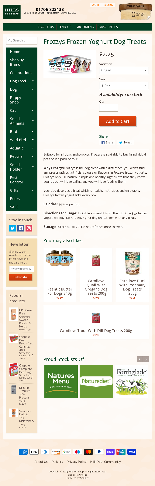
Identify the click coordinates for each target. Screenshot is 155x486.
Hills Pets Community (105, 462)
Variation (105, 64)
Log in (95, 5)
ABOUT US (45, 27)
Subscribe (20, 277)
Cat (13, 110)
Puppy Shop (15, 99)
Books (15, 198)
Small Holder (16, 167)
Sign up (108, 5)
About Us (41, 462)
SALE (14, 207)
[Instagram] (29, 228)
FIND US (64, 27)
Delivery (57, 462)
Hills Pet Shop (76, 472)
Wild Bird (18, 140)
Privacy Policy (77, 462)
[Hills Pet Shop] (44, 12)
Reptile (16, 156)
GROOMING (85, 27)
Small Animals (17, 121)
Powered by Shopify (77, 478)
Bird (13, 131)
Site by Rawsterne (77, 475)
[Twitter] (12, 228)
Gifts (14, 190)
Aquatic (16, 148)
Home (15, 51)
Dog (13, 89)
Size (102, 79)
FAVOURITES (108, 27)
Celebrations (21, 73)
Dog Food (18, 81)
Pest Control (16, 179)
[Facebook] (20, 228)
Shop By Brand (17, 62)
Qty (102, 101)
